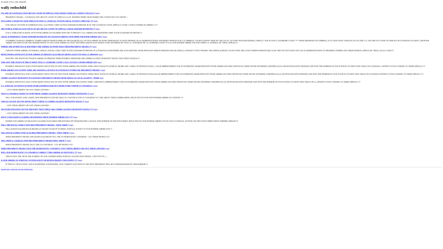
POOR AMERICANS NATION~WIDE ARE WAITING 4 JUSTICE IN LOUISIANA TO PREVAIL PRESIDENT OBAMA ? (51, 70)
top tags (21, 169)
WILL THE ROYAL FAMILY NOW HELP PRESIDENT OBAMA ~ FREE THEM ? (35, 125)
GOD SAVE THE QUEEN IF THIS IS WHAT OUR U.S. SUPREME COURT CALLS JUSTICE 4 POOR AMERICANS (49, 62)
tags (97, 13)
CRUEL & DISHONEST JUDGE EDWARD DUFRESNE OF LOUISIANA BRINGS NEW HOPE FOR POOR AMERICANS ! (51, 37)
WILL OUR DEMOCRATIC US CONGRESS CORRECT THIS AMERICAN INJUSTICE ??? (39, 152)
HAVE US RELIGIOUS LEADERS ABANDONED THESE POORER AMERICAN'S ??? (37, 117)
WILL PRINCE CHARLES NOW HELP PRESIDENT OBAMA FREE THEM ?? (33, 141)
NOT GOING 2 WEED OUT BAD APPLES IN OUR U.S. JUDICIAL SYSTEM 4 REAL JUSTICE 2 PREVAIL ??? (47, 21)
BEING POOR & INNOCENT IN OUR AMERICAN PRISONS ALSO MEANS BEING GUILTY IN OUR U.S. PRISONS (49, 54)
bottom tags (28, 169)
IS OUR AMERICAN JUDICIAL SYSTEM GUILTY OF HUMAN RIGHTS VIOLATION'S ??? (39, 160)
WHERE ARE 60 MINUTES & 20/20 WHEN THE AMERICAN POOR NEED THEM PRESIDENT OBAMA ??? (46, 47)
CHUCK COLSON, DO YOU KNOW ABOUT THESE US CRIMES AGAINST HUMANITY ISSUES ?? (42, 101)
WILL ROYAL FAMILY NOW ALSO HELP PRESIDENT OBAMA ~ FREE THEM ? (35, 133)
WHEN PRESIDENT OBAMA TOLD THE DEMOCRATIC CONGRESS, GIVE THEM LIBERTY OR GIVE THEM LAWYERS (53, 149)
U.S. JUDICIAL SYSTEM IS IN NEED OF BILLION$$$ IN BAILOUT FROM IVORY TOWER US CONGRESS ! (47, 86)
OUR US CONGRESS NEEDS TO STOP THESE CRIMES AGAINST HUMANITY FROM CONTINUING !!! (45, 94)
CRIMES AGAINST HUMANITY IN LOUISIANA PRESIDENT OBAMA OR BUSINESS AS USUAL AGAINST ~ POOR (50, 78)
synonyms (14, 169)
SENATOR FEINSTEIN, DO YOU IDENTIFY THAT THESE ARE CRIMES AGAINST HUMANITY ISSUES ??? (47, 109)
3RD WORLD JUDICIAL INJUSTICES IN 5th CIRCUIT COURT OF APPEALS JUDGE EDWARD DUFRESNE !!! (48, 29)
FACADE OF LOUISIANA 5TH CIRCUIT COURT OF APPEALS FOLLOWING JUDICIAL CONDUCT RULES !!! (48, 13)
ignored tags (5, 169)
